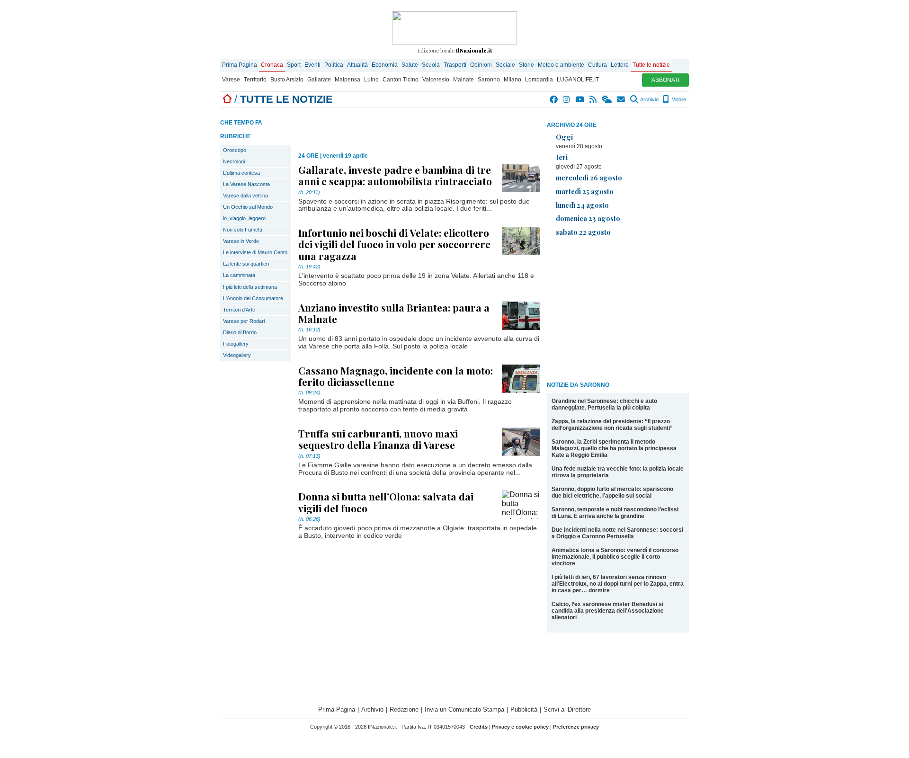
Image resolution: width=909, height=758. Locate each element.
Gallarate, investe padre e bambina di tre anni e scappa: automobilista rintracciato (395, 175)
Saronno (489, 79)
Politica (333, 65)
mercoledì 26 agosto (589, 177)
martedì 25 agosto (585, 191)
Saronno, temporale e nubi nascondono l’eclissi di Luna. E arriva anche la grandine (615, 512)
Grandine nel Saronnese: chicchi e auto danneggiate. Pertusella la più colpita (604, 404)
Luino (371, 79)
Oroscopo (234, 150)
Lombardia (539, 79)
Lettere (620, 65)
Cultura (597, 65)
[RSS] (593, 99)
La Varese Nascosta (246, 184)
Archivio (649, 99)
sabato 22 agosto (583, 232)
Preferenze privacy (576, 727)
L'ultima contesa (241, 173)
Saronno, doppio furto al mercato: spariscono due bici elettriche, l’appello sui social (612, 492)
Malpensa (347, 79)
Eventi (312, 65)
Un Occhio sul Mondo (248, 207)
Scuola (431, 65)
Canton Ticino (401, 79)
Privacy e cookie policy (520, 727)
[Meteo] (607, 99)
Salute (409, 65)
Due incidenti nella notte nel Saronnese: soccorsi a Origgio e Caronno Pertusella (617, 533)
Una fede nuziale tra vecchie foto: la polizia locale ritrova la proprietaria (618, 472)
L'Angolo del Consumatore (253, 298)
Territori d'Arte (239, 309)
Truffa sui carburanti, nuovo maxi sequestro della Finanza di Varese (378, 439)
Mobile (678, 99)
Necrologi (234, 161)
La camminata (239, 275)
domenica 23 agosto (588, 218)
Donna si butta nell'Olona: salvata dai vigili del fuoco (385, 502)
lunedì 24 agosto (582, 205)
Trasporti (455, 65)
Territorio (255, 79)
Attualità (357, 65)
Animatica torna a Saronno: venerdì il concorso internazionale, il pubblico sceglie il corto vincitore (615, 557)
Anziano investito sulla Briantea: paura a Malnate (394, 313)
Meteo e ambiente (561, 65)
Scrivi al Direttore (567, 709)
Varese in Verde (241, 241)
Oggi (564, 137)
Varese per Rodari (244, 321)
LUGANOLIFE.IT (578, 79)
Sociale (505, 65)
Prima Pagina (239, 65)
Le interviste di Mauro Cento (255, 252)
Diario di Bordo (240, 332)
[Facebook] (554, 99)
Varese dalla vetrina (245, 195)
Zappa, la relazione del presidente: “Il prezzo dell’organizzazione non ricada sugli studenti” (612, 424)
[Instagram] (567, 99)
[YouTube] (580, 99)
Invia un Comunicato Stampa (464, 709)
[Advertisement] (618, 310)
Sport (294, 65)
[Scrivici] (621, 99)
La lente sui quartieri (246, 264)
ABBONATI (665, 80)
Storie (526, 65)
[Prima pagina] (227, 99)
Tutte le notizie (651, 65)
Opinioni (481, 65)
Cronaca (272, 65)
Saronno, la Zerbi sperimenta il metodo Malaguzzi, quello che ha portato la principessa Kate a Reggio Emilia (614, 448)
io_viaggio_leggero (244, 218)
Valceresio (435, 79)
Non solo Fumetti (242, 229)
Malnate (463, 79)
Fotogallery (236, 344)
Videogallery (237, 355)
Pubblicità (523, 709)
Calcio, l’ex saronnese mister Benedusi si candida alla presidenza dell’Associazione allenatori (608, 611)
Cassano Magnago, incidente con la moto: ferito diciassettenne (395, 376)
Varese (231, 79)
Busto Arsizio (286, 79)
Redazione (404, 709)
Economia (385, 65)
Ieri (562, 157)
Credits (479, 727)
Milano (512, 79)
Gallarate (319, 79)
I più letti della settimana (250, 287)
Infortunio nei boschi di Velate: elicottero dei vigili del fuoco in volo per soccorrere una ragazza (394, 244)
